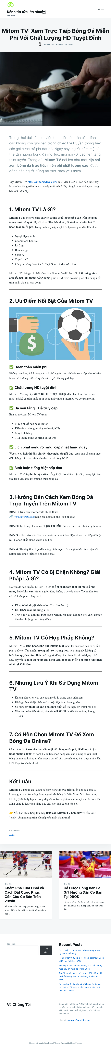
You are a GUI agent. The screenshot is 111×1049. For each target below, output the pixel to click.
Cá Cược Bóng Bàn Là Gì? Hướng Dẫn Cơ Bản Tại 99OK (83, 892)
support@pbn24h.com (78, 1020)
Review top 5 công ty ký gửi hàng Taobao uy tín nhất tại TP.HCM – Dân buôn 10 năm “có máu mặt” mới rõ (80, 987)
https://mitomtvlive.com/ (42, 182)
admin (47, 44)
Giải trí (12, 835)
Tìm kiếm (11, 944)
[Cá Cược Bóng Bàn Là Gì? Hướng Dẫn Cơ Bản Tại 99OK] (85, 864)
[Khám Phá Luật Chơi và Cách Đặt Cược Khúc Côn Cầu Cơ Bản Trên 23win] (26, 864)
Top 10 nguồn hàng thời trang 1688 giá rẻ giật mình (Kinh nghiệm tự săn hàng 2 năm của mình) (81, 976)
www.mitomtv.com (24, 516)
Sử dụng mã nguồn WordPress (41, 1043)
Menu (102, 9)
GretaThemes (76, 1043)
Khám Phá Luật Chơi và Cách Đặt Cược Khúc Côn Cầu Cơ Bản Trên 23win (24, 894)
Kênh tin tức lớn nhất (26, 12)
